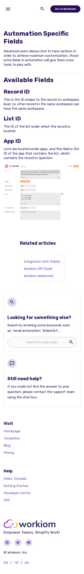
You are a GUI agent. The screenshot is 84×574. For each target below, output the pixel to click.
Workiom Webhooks (39, 276)
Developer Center (17, 493)
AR (26, 563)
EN (6, 563)
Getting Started (16, 486)
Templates (12, 438)
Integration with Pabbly (42, 262)
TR (16, 563)
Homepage (12, 431)
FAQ (7, 500)
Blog (7, 445)
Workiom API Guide (38, 269)
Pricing (9, 453)
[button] (8, 8)
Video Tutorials (15, 479)
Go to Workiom (65, 9)
